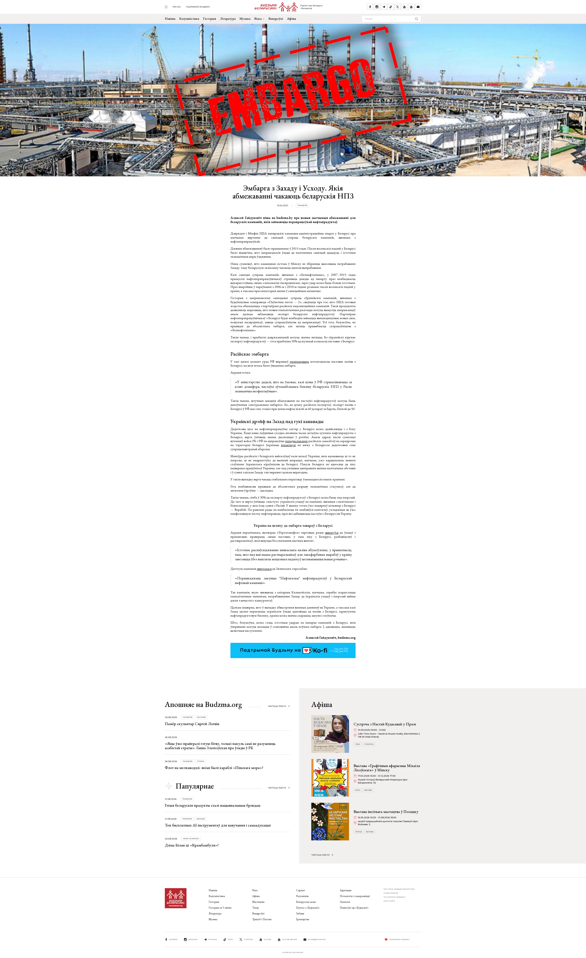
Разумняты (302, 896)
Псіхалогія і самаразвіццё (355, 896)
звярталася (264, 568)
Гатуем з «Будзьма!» (308, 907)
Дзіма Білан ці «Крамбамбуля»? (192, 845)
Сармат (300, 890)
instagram (192, 939)
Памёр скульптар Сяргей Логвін (192, 723)
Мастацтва (201, 717)
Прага (357, 744)
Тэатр (255, 907)
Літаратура (228, 18)
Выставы (368, 790)
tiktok (230, 939)
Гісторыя (209, 18)
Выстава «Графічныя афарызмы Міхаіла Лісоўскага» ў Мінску (387, 768)
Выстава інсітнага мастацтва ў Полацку (386, 811)
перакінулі (288, 445)
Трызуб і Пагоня (261, 919)
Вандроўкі (275, 18)
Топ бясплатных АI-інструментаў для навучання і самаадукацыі (218, 825)
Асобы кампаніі (390, 893)
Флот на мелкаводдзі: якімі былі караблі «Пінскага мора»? (214, 767)
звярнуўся (331, 532)
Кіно (255, 890)
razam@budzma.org (317, 939)
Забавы (300, 913)
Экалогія (345, 902)
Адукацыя (200, 819)
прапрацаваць (299, 361)
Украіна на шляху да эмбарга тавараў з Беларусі (293, 525)
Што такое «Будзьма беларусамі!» (399, 889)
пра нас (177, 7)
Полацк (358, 832)
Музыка (244, 18)
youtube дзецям (289, 939)
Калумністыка (189, 18)
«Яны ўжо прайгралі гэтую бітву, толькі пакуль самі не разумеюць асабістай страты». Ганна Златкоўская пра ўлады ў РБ (220, 745)
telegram (212, 939)
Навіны (170, 18)
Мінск (357, 790)
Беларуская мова (306, 902)
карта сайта (389, 901)
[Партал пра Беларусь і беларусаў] (289, 6)
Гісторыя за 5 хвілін (220, 907)
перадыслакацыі (296, 441)
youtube (267, 939)
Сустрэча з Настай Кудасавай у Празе (385, 724)
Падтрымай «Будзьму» (198, 7)
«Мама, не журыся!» (191, 838)
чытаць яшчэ (277, 706)
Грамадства (302, 205)
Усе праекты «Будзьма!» (394, 897)
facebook (173, 939)
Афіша (291, 18)
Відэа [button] (258, 18)
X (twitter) (248, 939)
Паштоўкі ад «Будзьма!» (354, 907)
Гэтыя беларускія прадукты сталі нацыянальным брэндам (212, 805)
